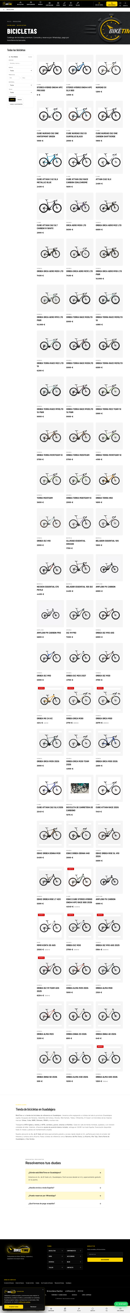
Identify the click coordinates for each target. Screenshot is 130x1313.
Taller (51, 1267)
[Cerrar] (43, 1289)
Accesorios (71, 1256)
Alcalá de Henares (20, 1283)
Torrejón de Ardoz (30, 1283)
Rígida (20, 99)
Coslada (37, 1283)
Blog (68, 1262)
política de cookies (24, 1302)
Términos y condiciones (59, 1295)
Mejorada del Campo (59, 1283)
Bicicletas (52, 1251)
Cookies (74, 1295)
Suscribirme (105, 1259)
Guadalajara (68, 1283)
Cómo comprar (86, 1295)
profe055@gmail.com (70, 1291)
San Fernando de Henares (47, 1283)
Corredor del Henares (9, 1283)
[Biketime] (8, 3)
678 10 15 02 (80, 1291)
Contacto (70, 1267)
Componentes (71, 1251)
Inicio (9, 21)
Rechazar (33, 1306)
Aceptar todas (13, 1306)
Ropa (50, 1256)
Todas (12, 99)
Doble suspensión (16, 104)
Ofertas (51, 1262)
